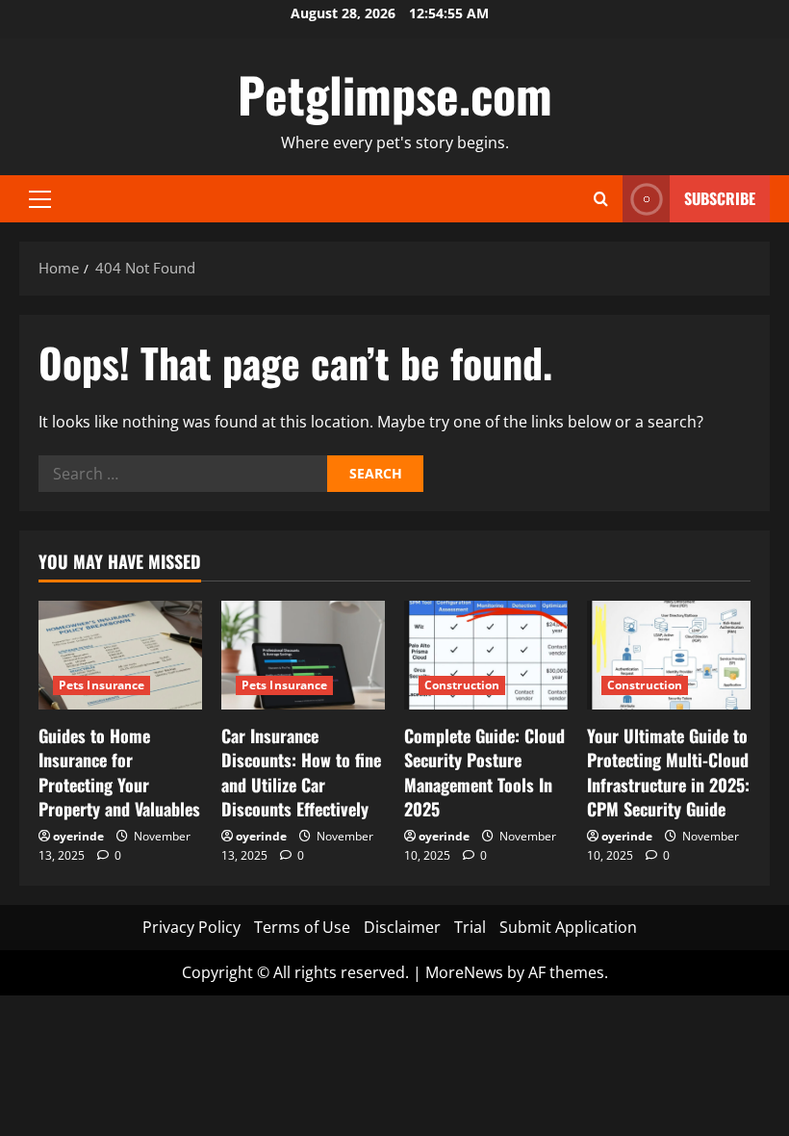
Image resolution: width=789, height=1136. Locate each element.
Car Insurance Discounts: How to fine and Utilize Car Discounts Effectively (301, 772)
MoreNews (464, 972)
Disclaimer (402, 927)
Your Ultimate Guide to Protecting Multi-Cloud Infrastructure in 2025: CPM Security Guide (668, 772)
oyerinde (78, 836)
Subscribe (719, 198)
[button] (40, 199)
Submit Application (568, 927)
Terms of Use (302, 927)
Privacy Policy (191, 927)
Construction (461, 685)
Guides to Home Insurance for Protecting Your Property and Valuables (119, 772)
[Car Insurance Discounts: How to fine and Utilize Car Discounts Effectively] (303, 655)
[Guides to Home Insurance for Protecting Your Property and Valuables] (120, 655)
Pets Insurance (101, 685)
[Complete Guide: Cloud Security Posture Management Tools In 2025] (486, 655)
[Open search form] (601, 199)
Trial (470, 927)
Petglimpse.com (395, 93)
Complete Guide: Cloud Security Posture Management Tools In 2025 (484, 772)
